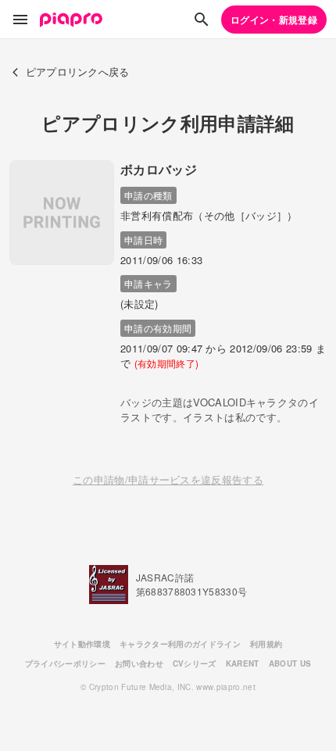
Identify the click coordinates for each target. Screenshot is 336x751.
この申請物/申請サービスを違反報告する (168, 479)
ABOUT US (290, 663)
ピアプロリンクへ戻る (78, 71)
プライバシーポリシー (65, 663)
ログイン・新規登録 (274, 20)
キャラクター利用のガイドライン (180, 643)
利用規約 (266, 643)
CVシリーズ (194, 663)
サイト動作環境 (82, 643)
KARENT (242, 663)
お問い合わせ (139, 663)
